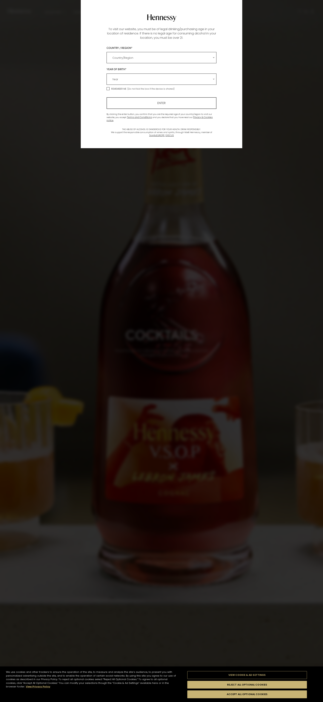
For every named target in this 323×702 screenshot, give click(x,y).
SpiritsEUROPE (156, 135)
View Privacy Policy (38, 686)
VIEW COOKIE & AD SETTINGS (247, 675)
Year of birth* (116, 69)
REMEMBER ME (118, 89)
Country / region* (119, 47)
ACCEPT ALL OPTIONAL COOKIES (247, 694)
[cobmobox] (161, 57)
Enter (161, 103)
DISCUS (169, 135)
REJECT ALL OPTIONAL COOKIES (247, 684)
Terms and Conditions (139, 117)
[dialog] (161, 351)
